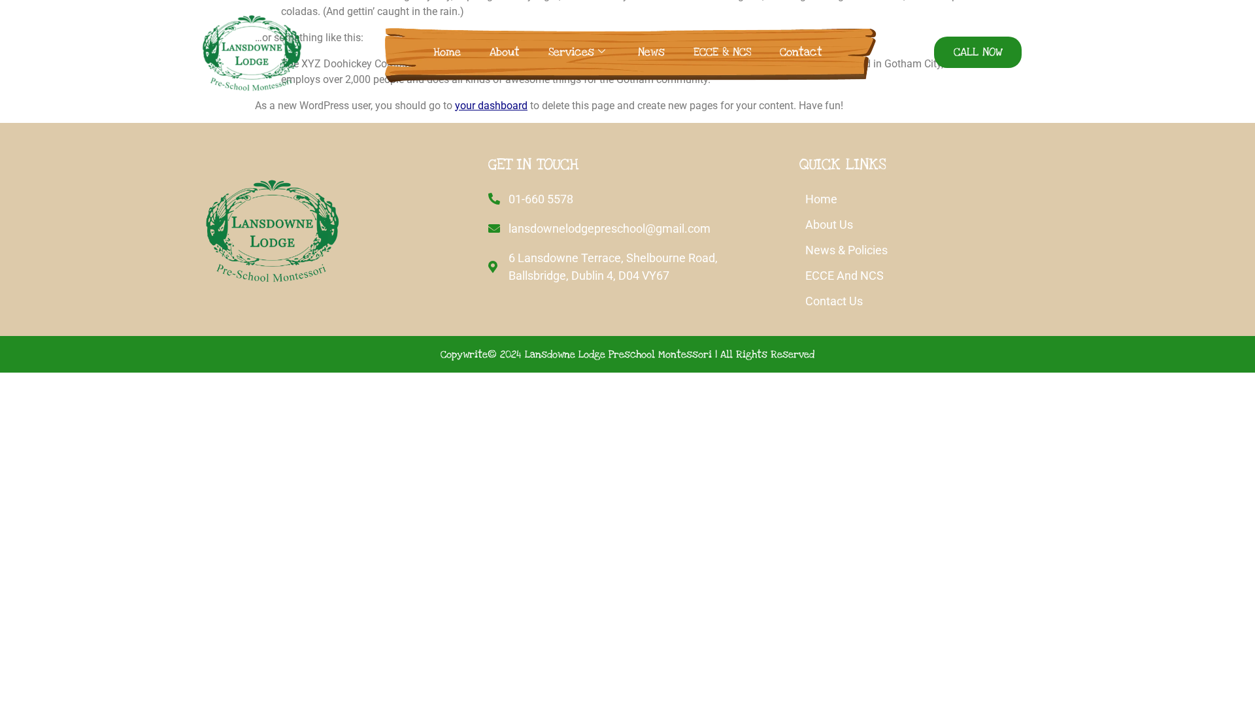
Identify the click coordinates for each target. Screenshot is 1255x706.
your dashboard (491, 105)
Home (447, 51)
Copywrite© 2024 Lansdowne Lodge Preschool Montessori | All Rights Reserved (627, 354)
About (505, 51)
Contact (801, 51)
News (651, 51)
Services (571, 51)
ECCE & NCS (722, 51)
